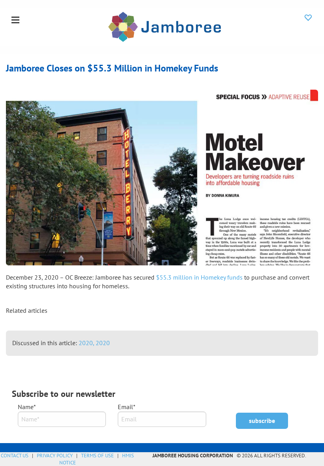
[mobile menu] (15, 20)
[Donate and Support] (308, 17)
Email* (127, 407)
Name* (27, 407)
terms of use (97, 455)
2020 (103, 343)
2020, (87, 343)
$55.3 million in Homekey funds (199, 277)
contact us (14, 455)
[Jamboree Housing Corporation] (164, 26)
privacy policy (55, 455)
